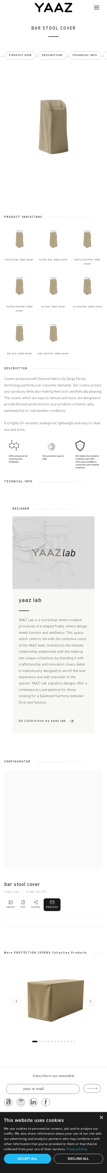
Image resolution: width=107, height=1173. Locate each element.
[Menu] (96, 7)
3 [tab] (43, 1041)
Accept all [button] (27, 1158)
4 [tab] (46, 1041)
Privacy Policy (77, 1149)
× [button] (101, 1118)
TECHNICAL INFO (84, 55)
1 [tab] (34, 1041)
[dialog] (53, 1142)
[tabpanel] (53, 1000)
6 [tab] (52, 1041)
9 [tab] (61, 1041)
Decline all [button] (78, 1158)
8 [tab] (58, 1041)
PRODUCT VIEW (20, 55)
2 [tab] (40, 1041)
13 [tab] (74, 1041)
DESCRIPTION (52, 55)
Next (90, 1001)
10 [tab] (64, 1041)
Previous (16, 1001)
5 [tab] (49, 1041)
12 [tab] (71, 1041)
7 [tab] (55, 1041)
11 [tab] (68, 1041)
